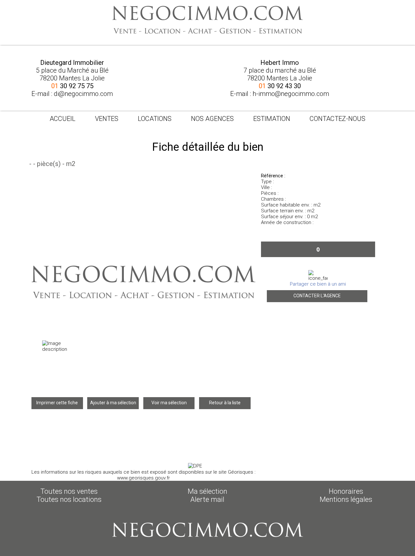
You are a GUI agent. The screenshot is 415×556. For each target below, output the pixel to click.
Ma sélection (207, 491)
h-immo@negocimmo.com (291, 94)
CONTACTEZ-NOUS (337, 119)
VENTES (106, 119)
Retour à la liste (225, 402)
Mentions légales (346, 499)
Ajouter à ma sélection (113, 402)
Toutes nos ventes (69, 491)
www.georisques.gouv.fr (143, 478)
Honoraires (346, 491)
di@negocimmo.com (83, 94)
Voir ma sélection (169, 402)
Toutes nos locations (69, 499)
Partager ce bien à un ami (318, 284)
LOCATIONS (155, 119)
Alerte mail (207, 499)
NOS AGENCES (212, 119)
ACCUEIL (63, 119)
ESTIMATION (271, 119)
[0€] (318, 275)
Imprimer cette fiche (57, 402)
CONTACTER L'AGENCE (317, 295)
